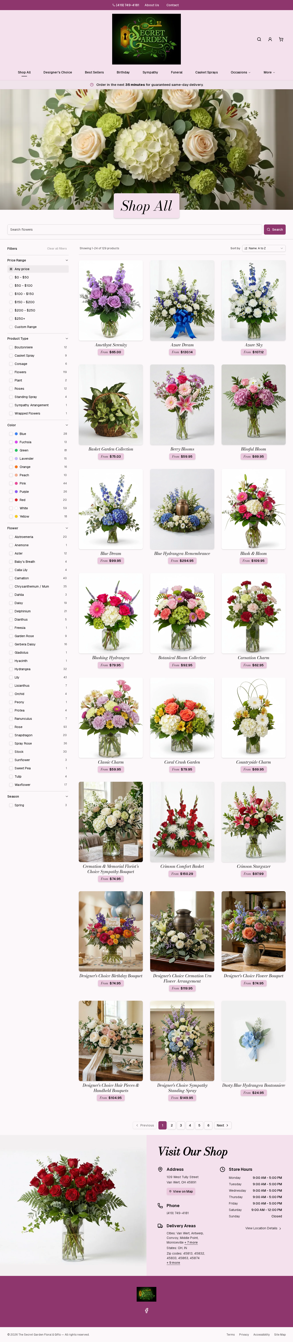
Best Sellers (94, 72)
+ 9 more (173, 1263)
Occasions (239, 72)
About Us (152, 5)
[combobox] (264, 248)
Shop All (24, 72)
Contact (172, 5)
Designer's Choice (57, 72)
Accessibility (261, 1334)
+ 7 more (191, 1242)
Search (277, 229)
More (268, 72)
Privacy (244, 1334)
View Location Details (261, 1228)
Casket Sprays (206, 72)
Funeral (176, 72)
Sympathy (150, 72)
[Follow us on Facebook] (146, 1310)
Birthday (123, 72)
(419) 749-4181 (127, 5)
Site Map (280, 1334)
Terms (230, 1334)
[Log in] (270, 39)
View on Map (183, 1191)
